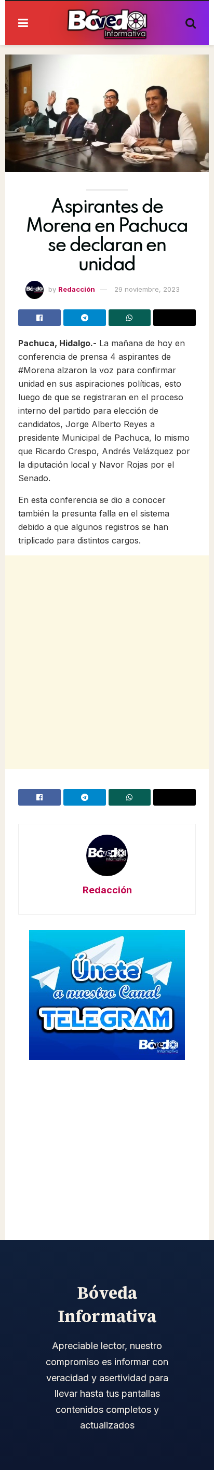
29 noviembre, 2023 (147, 289)
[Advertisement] (107, 662)
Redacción (76, 289)
